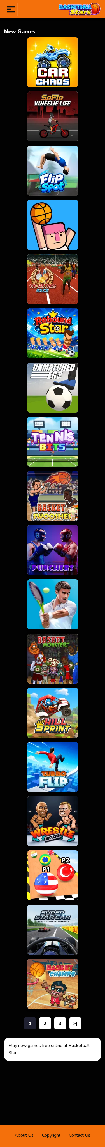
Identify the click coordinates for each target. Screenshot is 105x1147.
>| (75, 1024)
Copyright (51, 1135)
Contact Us (79, 1135)
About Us (24, 1135)
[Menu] (11, 9)
